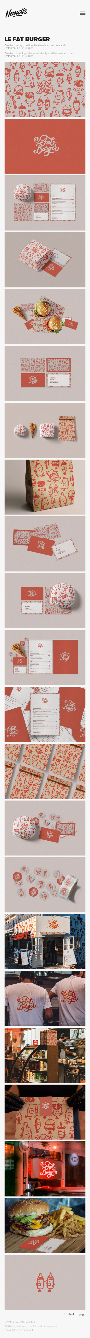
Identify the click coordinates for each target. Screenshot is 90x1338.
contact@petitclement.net (19, 1330)
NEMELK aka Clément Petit (20, 1322)
